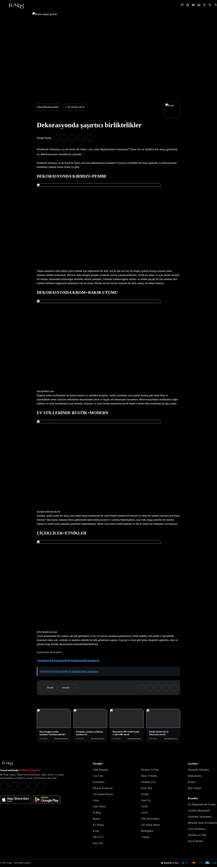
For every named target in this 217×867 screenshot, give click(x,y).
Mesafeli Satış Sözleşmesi (202, 822)
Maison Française (103, 788)
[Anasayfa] (187, 4)
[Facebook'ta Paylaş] (56, 138)
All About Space (150, 824)
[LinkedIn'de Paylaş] (81, 138)
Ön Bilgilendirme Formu (202, 804)
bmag (9, 863)
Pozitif (145, 794)
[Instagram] (4, 786)
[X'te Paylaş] (64, 138)
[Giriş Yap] (215, 4)
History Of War (150, 769)
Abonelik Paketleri (198, 769)
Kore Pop (146, 788)
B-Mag (97, 812)
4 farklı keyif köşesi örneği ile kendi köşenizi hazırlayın (69, 671)
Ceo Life (98, 775)
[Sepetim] (210, 4)
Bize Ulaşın (194, 788)
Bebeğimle (147, 830)
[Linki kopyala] (89, 138)
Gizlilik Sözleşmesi (199, 810)
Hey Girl (98, 843)
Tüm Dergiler (100, 769)
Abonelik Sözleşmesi (200, 816)
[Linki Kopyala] (174, 687)
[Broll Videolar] (204, 4)
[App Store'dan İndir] (15, 799)
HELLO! (98, 837)
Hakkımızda (195, 775)
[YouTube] (13, 786)
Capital (145, 837)
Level (144, 812)
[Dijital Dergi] (198, 4)
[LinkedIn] (32, 786)
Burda (96, 818)
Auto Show (99, 806)
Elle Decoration (150, 818)
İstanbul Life (148, 782)
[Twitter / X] (23, 786)
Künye (191, 782)
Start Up (146, 800)
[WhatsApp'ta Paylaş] (73, 138)
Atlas (96, 800)
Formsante (99, 782)
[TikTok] (42, 786)
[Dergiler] (193, 4)
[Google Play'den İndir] (46, 799)
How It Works (149, 775)
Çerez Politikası (197, 828)
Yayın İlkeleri (195, 841)
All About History (103, 794)
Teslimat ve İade (197, 835)
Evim (96, 830)
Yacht (144, 806)
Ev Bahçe (98, 824)
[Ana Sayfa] (7, 764)
